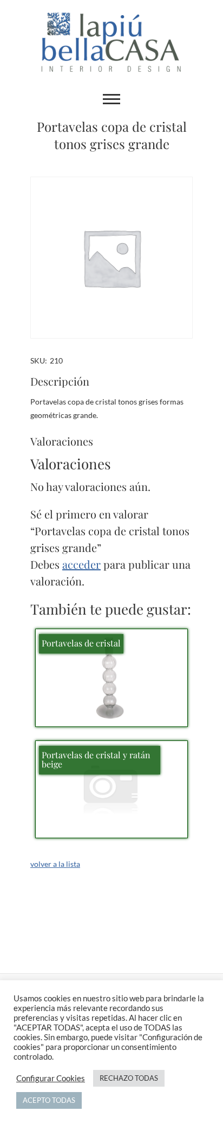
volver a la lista (55, 863)
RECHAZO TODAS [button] (129, 1078)
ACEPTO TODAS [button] (49, 1100)
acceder (81, 564)
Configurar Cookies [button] (50, 1078)
